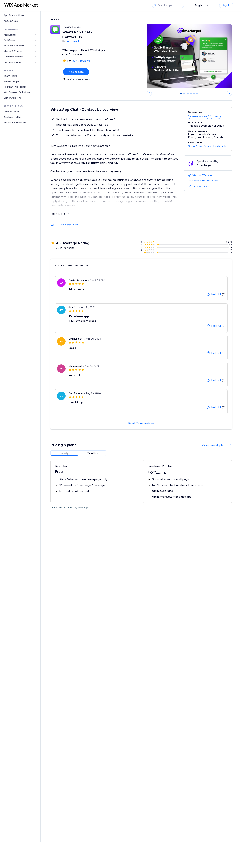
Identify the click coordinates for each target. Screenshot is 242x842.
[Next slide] (229, 93)
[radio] (64, 453)
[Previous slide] (149, 93)
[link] (20, 15)
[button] (210, 131)
